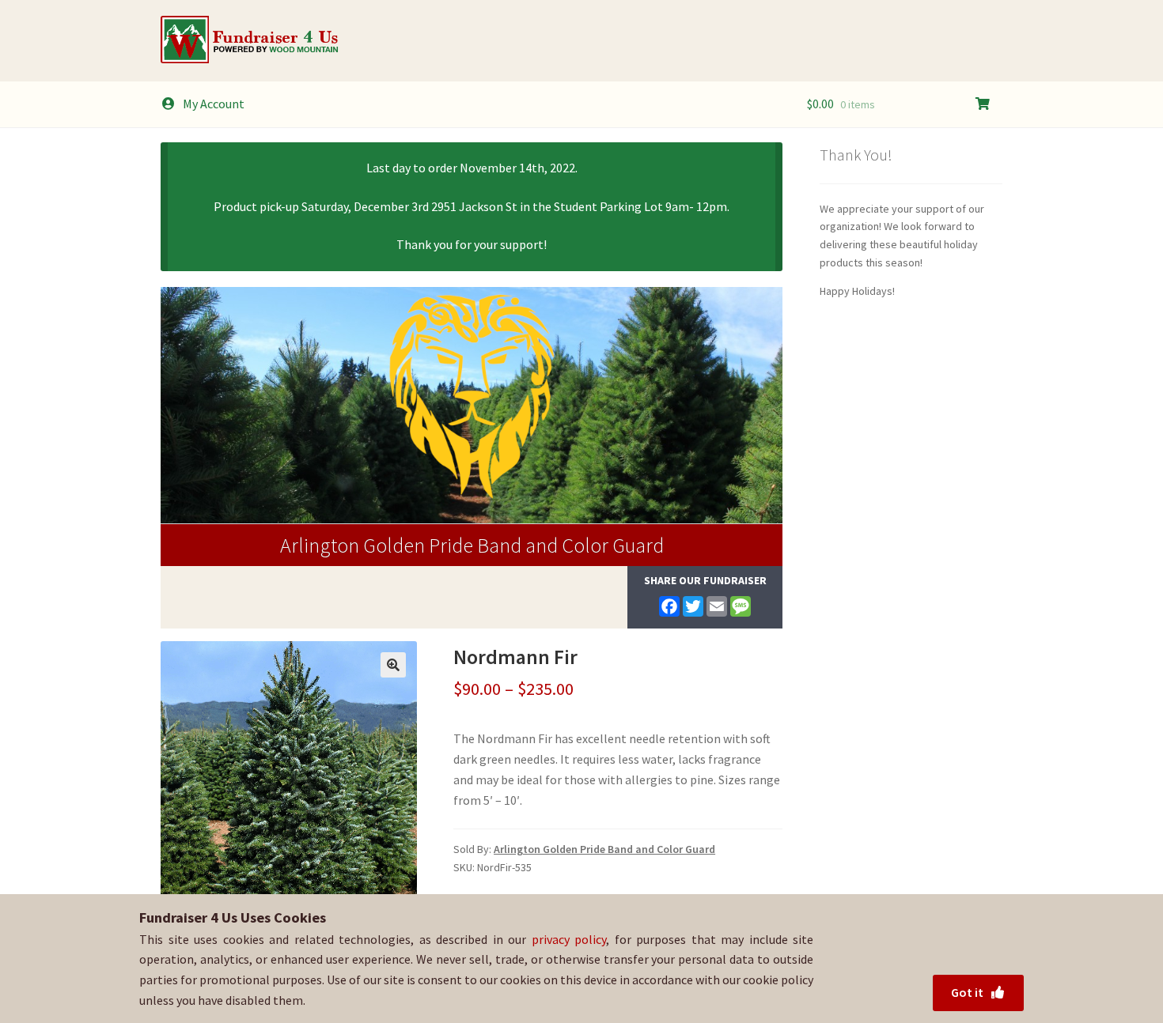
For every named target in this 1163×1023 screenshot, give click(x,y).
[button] (393, 665)
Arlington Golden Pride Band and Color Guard (472, 545)
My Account (213, 103)
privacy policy (569, 939)
